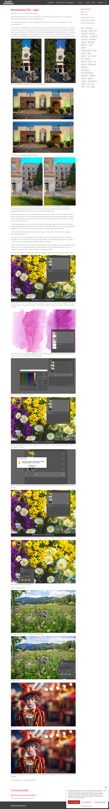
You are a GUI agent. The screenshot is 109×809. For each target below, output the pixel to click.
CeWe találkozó (92, 39)
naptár (89, 61)
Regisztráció (84, 12)
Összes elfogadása (74, 802)
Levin (82, 59)
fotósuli (94, 50)
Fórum (94, 2)
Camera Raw (84, 33)
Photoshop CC (84, 67)
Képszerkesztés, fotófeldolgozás (65, 2)
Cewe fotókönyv (93, 36)
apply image (84, 31)
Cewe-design (92, 33)
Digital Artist (84, 45)
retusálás (90, 78)
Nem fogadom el (86, 802)
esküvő (90, 45)
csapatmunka (91, 42)
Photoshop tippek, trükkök (30, 13)
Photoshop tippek (85, 70)
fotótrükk (83, 53)
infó (89, 56)
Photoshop (83, 64)
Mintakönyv (83, 61)
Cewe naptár (84, 39)
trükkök (83, 86)
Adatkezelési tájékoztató (86, 806)
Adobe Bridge (89, 28)
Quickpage (83, 78)
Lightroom (88, 59)
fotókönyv (83, 47)
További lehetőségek (100, 802)
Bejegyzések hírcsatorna (87, 17)
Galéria (88, 2)
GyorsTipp (83, 56)
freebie (89, 53)
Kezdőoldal (50, 2)
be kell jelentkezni (29, 798)
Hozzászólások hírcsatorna (88, 20)
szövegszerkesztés (92, 81)
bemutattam (30, 16)
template (83, 84)
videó (88, 86)
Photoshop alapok (92, 64)
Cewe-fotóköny (84, 36)
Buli (95, 31)
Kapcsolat (100, 2)
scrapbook (83, 81)
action (82, 28)
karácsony (94, 56)
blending (91, 31)
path (94, 61)
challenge (83, 42)
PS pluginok (92, 75)
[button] (106, 787)
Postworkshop (84, 75)
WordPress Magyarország (88, 23)
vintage (92, 86)
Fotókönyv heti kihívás (86, 50)
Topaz (92, 84)
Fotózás (80, 2)
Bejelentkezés (84, 14)
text (88, 84)
